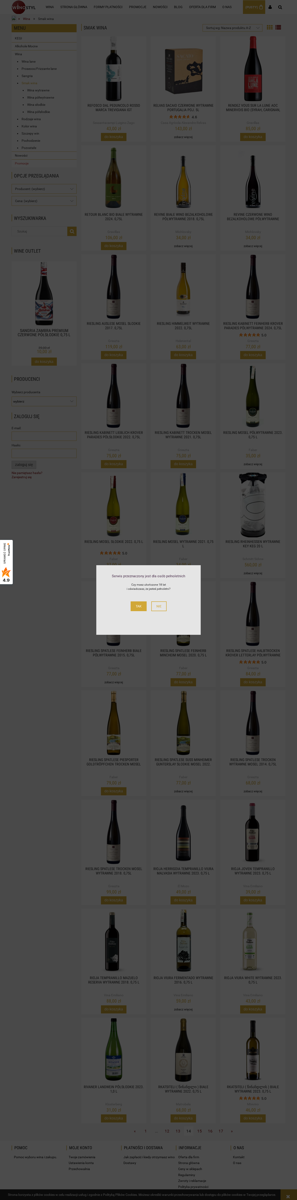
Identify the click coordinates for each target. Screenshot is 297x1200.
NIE (158, 606)
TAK (139, 606)
